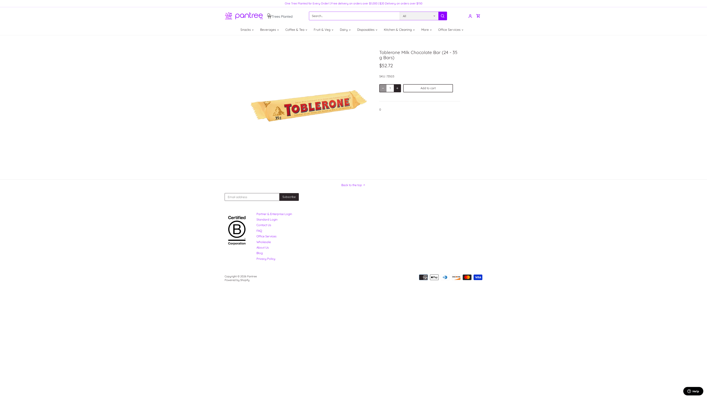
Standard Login (266, 219)
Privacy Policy (265, 259)
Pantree (252, 276)
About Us (262, 247)
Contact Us (263, 225)
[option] (308, 107)
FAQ (259, 231)
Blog (259, 253)
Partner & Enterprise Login (274, 214)
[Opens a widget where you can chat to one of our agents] (693, 391)
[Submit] (442, 16)
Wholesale (263, 242)
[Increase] (397, 88)
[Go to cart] (478, 16)
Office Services (266, 236)
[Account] (470, 16)
